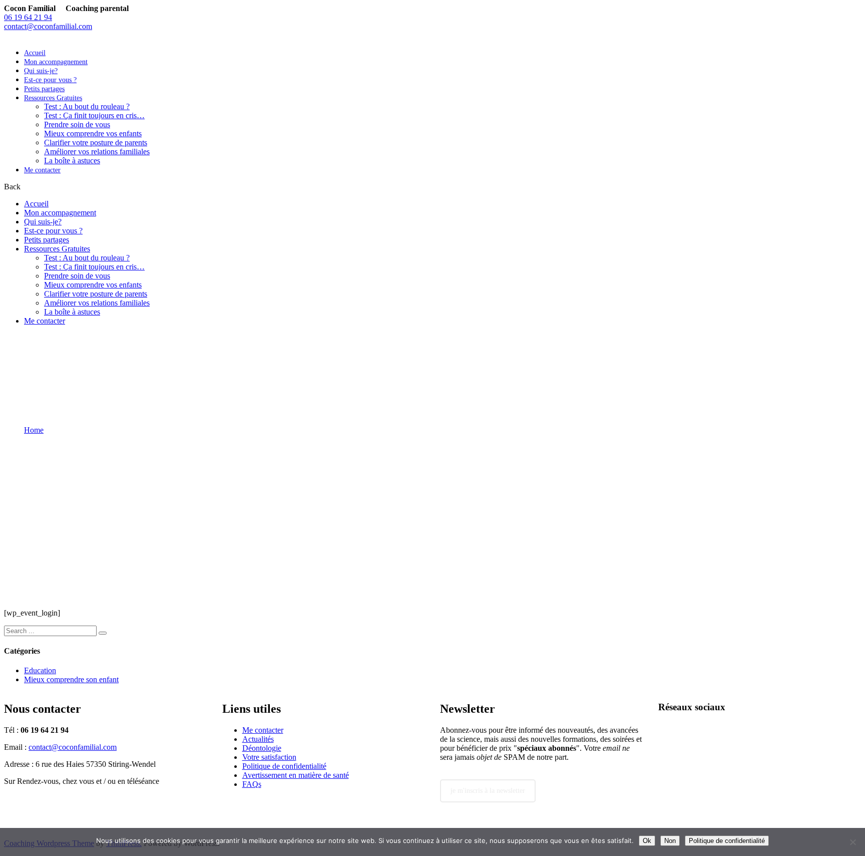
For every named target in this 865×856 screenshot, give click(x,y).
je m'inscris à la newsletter (488, 790)
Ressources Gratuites (53, 98)
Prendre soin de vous (77, 124)
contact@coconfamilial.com (48, 26)
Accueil (35, 53)
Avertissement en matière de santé (295, 775)
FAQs (251, 784)
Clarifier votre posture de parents (95, 142)
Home (34, 430)
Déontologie (261, 748)
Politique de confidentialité (284, 766)
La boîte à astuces (72, 160)
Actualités (258, 739)
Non (670, 840)
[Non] (852, 842)
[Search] (103, 633)
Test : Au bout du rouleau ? (87, 106)
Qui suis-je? (41, 71)
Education (40, 670)
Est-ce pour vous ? (50, 80)
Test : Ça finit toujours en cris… (94, 115)
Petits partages (44, 89)
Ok (647, 840)
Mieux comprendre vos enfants (93, 133)
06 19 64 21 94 (28, 17)
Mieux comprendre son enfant (71, 679)
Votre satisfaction (269, 757)
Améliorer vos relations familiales (97, 151)
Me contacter (42, 170)
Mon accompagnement (56, 62)
